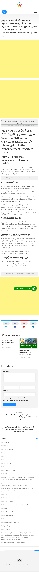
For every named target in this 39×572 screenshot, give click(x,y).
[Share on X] (6, 325)
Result (5, 460)
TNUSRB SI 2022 (8, 501)
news (3, 17)
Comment (7, 371)
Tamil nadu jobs (7, 467)
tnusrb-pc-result (8, 512)
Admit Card (6, 442)
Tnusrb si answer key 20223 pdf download (15, 505)
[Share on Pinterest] (24, 325)
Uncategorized (7, 529)
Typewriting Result (8, 519)
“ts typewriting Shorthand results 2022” (7, 342)
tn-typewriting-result (9, 470)
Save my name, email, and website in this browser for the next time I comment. (17, 399)
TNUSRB (5, 494)
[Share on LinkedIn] (33, 325)
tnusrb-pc (6, 508)
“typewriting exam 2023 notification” (14, 543)
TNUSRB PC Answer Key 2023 (12, 498)
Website (6, 391)
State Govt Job (7, 463)
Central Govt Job (8, 449)
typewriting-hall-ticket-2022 (11, 526)
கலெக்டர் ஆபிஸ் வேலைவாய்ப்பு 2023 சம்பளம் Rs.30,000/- (26, 352)
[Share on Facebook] (15, 325)
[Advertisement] (19, 59)
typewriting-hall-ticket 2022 (11, 522)
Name (5, 384)
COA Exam (6, 453)
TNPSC (5, 474)
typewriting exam (8, 515)
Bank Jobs (6, 446)
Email (22, 384)
